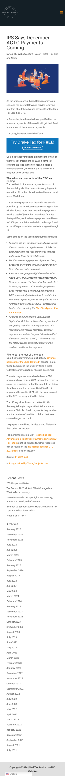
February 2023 (14, 663)
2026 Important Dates (17, 483)
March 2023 (12, 658)
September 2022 (15, 689)
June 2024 (12, 586)
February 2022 (14, 724)
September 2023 (15, 627)
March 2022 (12, 719)
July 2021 (11, 750)
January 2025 (13, 565)
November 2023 (14, 616)
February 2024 (14, 601)
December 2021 (14, 735)
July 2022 (11, 699)
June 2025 (12, 550)
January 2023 (13, 668)
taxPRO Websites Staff (21, 54)
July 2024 (11, 581)
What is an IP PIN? (16, 515)
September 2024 (15, 570)
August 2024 (13, 575)
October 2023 (13, 622)
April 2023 (11, 652)
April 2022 (11, 714)
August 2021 (13, 745)
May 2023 (11, 647)
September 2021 (15, 740)
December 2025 (14, 534)
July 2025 (11, 544)
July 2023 (11, 637)
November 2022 (14, 678)
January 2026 (13, 529)
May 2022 (11, 709)
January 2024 (13, 606)
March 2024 (12, 596)
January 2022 (13, 730)
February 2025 (14, 560)
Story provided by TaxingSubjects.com (28, 463)
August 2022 (13, 694)
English (13, 774)
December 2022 (14, 673)
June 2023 (12, 642)
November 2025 (14, 539)
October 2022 (13, 683)
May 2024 (11, 591)
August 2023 (13, 632)
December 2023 (14, 611)
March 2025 (12, 555)
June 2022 (12, 704)
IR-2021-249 (21, 457)
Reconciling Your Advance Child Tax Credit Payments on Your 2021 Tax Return (32, 439)
